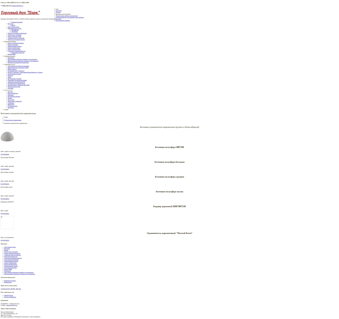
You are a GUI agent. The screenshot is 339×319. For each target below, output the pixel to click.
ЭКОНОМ (14, 31)
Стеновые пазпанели (9, 56)
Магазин (10, 92)
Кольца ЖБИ (12, 54)
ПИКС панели (12, 69)
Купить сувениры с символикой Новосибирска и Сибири (25, 72)
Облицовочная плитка (14, 28)
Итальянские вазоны (14, 96)
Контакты (59, 10)
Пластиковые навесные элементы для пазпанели (22, 59)
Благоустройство (13, 93)
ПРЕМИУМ (15, 30)
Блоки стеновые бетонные (16, 43)
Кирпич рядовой (13, 44)
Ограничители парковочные (16, 83)
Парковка (11, 95)
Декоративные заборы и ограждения (67, 16)
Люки (9, 77)
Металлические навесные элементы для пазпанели (23, 61)
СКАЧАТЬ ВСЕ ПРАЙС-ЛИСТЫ (11, 289)
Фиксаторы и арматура (15, 101)
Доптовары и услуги (9, 64)
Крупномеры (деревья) (14, 78)
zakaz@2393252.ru (17, 6)
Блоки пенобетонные (14, 49)
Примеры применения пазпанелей (18, 62)
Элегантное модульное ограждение (18, 66)
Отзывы (58, 12)
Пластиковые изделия (14, 74)
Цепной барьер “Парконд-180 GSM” (19, 85)
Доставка (10, 88)
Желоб (13, 25)
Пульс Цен (11, 99)
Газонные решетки (17, 22)
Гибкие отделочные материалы (17, 33)
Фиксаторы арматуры (17, 52)
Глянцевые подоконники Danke (17, 80)
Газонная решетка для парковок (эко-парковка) (70, 17)
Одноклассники (12, 106)
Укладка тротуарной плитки (16, 39)
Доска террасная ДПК (14, 36)
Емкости (10, 75)
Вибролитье (7, 282)
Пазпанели (11, 58)
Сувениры (11, 103)
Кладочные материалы (10, 41)
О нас (57, 9)
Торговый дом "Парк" (20, 12)
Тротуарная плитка (13, 27)
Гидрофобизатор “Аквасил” (16, 71)
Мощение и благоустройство (63, 14)
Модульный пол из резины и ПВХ (18, 67)
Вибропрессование (10, 280)
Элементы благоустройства (16, 38)
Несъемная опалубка (14, 86)
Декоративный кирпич (15, 46)
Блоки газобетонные (14, 48)
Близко (10, 98)
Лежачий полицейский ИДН (16, 82)
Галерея (6, 109)
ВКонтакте (11, 104)
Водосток (11, 23)
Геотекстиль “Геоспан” (15, 35)
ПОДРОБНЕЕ (5, 154)
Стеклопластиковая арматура (16, 51)
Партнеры (11, 107)
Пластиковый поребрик (63, 20)
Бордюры (58, 19)
